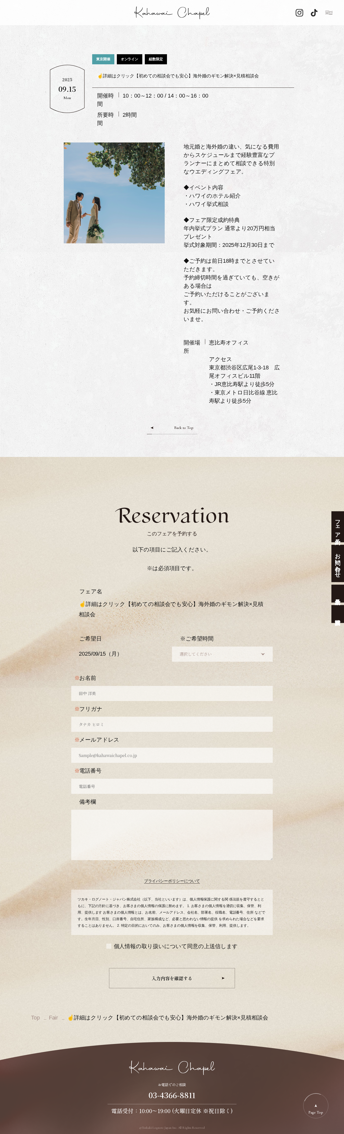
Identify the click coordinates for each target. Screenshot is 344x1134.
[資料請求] (337, 614)
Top (35, 1017)
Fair (53, 1017)
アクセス (220, 359)
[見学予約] (337, 593)
